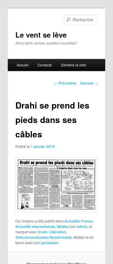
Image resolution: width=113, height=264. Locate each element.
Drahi (42, 232)
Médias (63, 226)
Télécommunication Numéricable (43, 237)
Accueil (23, 64)
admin (82, 226)
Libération (57, 232)
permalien (49, 242)
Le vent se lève (41, 34)
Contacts (44, 64)
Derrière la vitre (73, 64)
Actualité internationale (35, 226)
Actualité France (78, 221)
